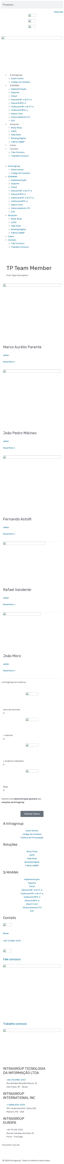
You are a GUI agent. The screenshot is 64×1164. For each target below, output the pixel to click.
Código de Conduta (20, 82)
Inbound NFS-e (18, 103)
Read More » (9, 361)
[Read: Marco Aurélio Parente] (32, 312)
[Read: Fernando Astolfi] (32, 484)
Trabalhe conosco (15, 1024)
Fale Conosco (18, 152)
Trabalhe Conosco (20, 156)
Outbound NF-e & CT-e (22, 106)
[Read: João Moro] (22, 631)
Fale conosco (12, 959)
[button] (32, 162)
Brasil (6, 933)
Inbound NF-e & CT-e (21, 99)
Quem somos (17, 78)
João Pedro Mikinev (20, 433)
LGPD (13, 131)
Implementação (18, 89)
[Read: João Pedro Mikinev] (32, 398)
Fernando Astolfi (17, 519)
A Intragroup (16, 75)
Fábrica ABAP (18, 141)
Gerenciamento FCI (20, 117)
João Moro (12, 656)
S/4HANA (14, 85)
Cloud (14, 96)
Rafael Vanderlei (17, 590)
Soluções (14, 124)
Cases (13, 145)
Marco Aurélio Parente (22, 347)
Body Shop (16, 127)
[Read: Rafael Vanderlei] (24, 563)
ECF (13, 120)
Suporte (15, 92)
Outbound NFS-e (19, 110)
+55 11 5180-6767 (12, 940)
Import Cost (17, 113)
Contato (14, 149)
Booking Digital (18, 138)
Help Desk (16, 134)
